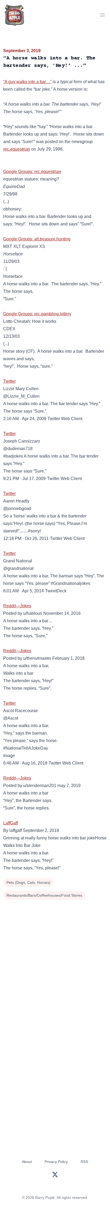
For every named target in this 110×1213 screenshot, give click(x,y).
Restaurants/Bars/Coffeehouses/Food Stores (44, 895)
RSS (84, 1162)
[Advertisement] (55, 959)
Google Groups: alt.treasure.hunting (36, 239)
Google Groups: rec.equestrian (32, 171)
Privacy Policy (56, 1162)
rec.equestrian (16, 149)
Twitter (9, 381)
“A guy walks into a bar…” (27, 81)
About (27, 1162)
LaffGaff (10, 823)
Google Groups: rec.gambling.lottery (37, 314)
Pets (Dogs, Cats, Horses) (28, 882)
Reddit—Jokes (17, 606)
